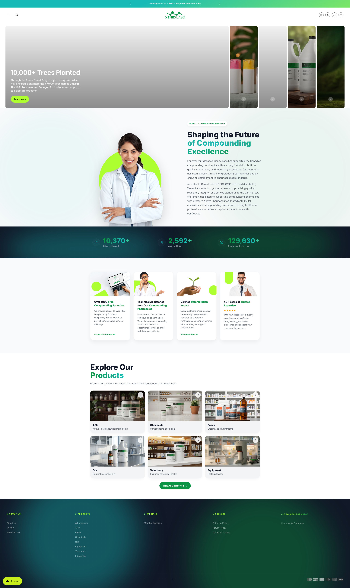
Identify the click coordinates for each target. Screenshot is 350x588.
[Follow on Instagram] (166, 579)
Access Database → (104, 334)
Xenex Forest (13, 532)
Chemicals (80, 537)
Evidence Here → (189, 334)
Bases (78, 532)
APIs (77, 527)
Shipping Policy (221, 523)
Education (80, 556)
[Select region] (327, 14)
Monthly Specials (153, 523)
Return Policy (219, 527)
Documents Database (292, 523)
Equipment (80, 546)
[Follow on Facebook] (159, 579)
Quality (10, 527)
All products (81, 523)
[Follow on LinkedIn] (173, 579)
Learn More (20, 99)
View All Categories (173, 485)
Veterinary (80, 551)
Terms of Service (221, 532)
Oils (77, 541)
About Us (11, 523)
